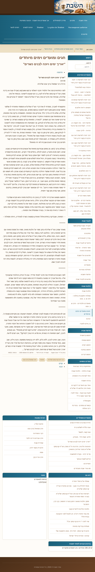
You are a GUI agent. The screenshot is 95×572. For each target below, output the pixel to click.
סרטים (72, 20)
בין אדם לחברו (85, 324)
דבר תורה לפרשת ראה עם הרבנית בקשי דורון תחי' (81, 136)
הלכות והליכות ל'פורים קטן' (79, 509)
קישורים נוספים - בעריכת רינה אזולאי (81, 407)
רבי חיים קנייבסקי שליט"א (56, 360)
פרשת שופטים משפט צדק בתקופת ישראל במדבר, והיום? (81, 115)
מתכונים (87, 233)
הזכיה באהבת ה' (84, 151)
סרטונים (84, 34)
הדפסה (60, 72)
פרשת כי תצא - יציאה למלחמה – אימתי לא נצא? (81, 93)
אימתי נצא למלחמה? (83, 87)
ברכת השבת (86, 381)
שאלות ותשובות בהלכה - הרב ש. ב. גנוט (81, 297)
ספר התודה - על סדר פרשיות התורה (83, 249)
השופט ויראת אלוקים (83, 108)
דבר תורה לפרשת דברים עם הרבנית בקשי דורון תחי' (80, 189)
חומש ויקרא (86, 345)
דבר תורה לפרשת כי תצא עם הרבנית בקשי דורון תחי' (81, 81)
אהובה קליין (39, 424)
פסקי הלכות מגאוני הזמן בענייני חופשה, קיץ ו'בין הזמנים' (71, 502)
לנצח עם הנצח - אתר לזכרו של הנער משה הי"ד (81, 394)
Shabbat (40, 27)
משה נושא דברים (84, 196)
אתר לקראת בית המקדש (81, 376)
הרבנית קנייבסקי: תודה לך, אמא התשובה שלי (72, 531)
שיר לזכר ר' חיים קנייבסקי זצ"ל (78, 521)
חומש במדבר (86, 350)
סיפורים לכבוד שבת (83, 243)
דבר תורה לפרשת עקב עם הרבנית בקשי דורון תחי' (81, 144)
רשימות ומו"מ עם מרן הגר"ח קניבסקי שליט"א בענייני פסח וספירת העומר (72, 495)
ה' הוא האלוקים (85, 171)
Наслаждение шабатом (77, 27)
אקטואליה (87, 401)
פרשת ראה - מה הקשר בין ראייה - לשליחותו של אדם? (81, 124)
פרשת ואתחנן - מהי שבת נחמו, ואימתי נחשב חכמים (81, 164)
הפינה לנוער (14, 27)
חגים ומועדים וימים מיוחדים (83, 312)
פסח (41, 452)
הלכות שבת (86, 291)
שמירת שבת (38, 443)
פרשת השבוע (86, 274)
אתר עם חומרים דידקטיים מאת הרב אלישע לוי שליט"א (80, 386)
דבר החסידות (38, 433)
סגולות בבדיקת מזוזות (81, 526)
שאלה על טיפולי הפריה (80, 481)
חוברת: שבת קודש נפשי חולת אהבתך (82, 227)
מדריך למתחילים (59, 20)
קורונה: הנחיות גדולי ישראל (79, 536)
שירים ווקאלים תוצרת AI (82, 183)
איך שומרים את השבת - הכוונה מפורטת (34, 20)
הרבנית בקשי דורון (36, 448)
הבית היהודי (39, 352)
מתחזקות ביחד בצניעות (82, 366)
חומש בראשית (85, 335)
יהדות (88, 319)
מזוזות (42, 360)
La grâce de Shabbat (56, 27)
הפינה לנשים (28, 27)
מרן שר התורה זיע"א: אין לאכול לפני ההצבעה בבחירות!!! (72, 515)
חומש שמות (86, 340)
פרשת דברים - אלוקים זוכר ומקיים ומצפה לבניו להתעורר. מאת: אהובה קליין (80, 203)
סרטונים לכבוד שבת (83, 279)
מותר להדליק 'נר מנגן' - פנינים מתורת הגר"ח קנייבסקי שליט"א (72, 487)
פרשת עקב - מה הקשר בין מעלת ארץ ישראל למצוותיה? (80, 157)
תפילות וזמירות (85, 270)
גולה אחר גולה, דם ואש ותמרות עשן (82, 212)
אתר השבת (83, 20)
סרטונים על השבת (84, 255)
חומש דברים (86, 354)
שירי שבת (87, 260)
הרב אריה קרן (38, 457)
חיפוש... (88, 63)
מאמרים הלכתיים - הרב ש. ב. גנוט (81, 305)
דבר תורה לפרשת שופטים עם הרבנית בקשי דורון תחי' (81, 101)
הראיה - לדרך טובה (83, 130)
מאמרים (87, 265)
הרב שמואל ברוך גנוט (29, 360)
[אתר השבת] (47, 7)
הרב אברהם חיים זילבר (34, 438)
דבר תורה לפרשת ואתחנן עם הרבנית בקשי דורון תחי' (80, 177)
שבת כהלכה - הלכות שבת (81, 371)
